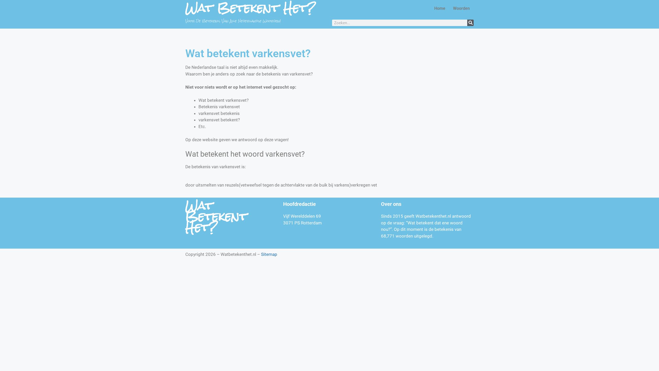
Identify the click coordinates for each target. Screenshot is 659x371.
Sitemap (269, 254)
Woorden (461, 8)
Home (439, 8)
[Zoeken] (470, 23)
